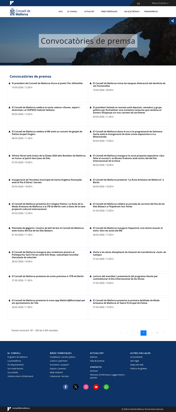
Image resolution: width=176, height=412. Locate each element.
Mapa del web (136, 364)
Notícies (93, 357)
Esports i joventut (58, 368)
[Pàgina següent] (163, 332)
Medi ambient (56, 372)
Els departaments (16, 364)
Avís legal (134, 360)
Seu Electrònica (131, 11)
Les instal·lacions (15, 368)
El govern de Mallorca (18, 357)
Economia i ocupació (59, 364)
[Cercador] (163, 11)
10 (144, 332)
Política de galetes (138, 368)
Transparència (151, 11)
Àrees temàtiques (109, 11)
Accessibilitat (136, 357)
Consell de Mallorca (16, 409)
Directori (94, 371)
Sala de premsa (97, 360)
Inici (61, 11)
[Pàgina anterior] (122, 332)
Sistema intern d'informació (20, 376)
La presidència (14, 360)
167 (158, 332)
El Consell (72, 11)
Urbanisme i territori (59, 376)
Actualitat (89, 11)
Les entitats (13, 372)
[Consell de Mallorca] (20, 12)
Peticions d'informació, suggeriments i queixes (107, 376)
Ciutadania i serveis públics (62, 357)
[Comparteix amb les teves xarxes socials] (172, 21)
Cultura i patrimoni (59, 360)
